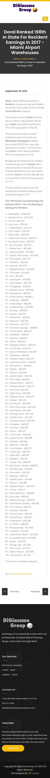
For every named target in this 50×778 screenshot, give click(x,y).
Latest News (28, 59)
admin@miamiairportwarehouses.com (18, 708)
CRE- (33, 773)
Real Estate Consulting (12, 665)
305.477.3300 (8, 703)
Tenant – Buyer (9, 670)
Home (16, 59)
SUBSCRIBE (13, 748)
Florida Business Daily (22, 573)
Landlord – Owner (10, 674)
